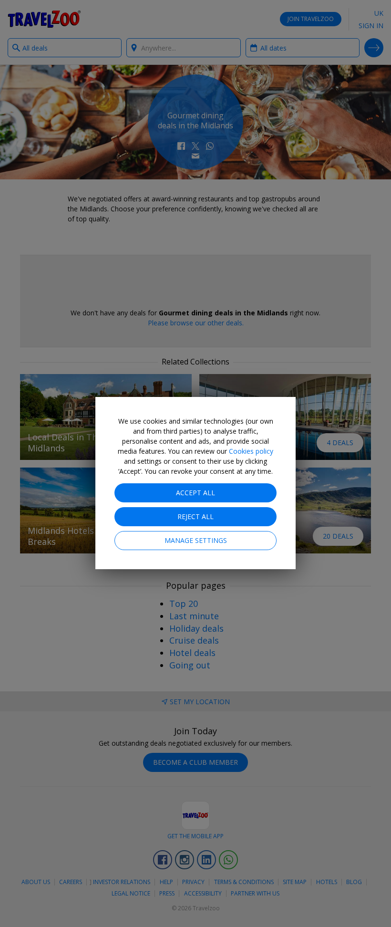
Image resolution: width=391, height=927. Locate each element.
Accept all (195, 492)
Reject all (195, 516)
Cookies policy (251, 451)
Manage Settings (196, 540)
